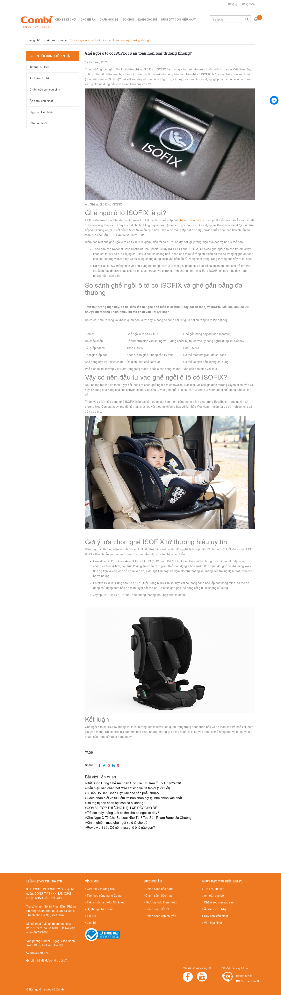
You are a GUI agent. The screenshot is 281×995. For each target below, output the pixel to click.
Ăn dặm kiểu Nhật (41, 100)
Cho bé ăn (88, 19)
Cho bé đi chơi (66, 19)
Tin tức (91, 916)
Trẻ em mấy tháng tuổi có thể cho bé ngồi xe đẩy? (123, 812)
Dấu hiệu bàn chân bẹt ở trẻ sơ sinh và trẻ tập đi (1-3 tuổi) (128, 788)
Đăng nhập (248, 4)
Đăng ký (232, 4)
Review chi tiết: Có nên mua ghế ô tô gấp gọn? (121, 827)
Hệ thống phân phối (99, 909)
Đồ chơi (128, 19)
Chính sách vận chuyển (160, 916)
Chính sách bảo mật (158, 895)
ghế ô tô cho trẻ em (191, 220)
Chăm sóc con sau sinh (45, 89)
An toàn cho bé (39, 78)
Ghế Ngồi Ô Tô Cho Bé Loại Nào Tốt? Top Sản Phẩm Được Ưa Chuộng (139, 817)
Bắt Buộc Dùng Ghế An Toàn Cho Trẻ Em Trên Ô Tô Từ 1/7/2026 (134, 783)
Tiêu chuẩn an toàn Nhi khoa (105, 902)
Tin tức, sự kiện (40, 67)
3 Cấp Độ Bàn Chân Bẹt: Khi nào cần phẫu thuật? (123, 793)
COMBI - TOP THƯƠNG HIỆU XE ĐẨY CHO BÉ (122, 807)
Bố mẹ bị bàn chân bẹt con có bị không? (116, 802)
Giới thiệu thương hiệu (101, 889)
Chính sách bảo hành (159, 889)
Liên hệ (91, 922)
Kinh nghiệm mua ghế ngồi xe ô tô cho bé (117, 822)
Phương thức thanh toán (161, 902)
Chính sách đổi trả (157, 909)
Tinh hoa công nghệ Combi (104, 895)
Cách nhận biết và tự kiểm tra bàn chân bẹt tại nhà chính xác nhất (134, 797)
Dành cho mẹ (147, 19)
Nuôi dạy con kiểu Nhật (178, 19)
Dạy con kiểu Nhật (41, 112)
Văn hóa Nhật (39, 123)
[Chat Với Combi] (274, 100)
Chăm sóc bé (109, 19)
